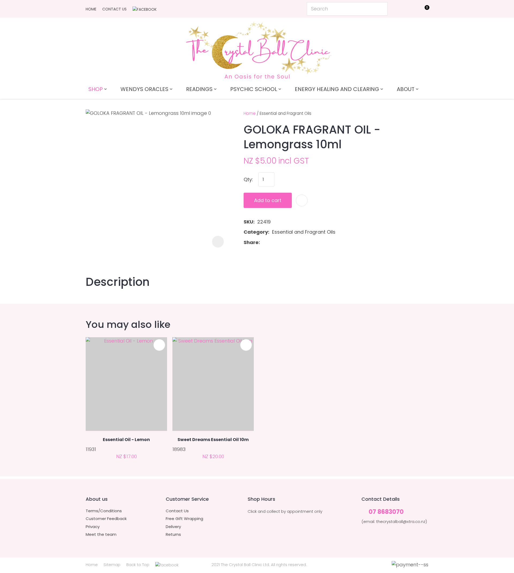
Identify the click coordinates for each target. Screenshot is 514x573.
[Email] (280, 242)
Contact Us (114, 9)
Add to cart (267, 200)
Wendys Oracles (144, 89)
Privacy (93, 526)
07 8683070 (386, 512)
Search (381, 9)
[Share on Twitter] (271, 242)
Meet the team (101, 534)
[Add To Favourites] (302, 200)
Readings (199, 89)
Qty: (248, 179)
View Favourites (411, 10)
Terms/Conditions (104, 511)
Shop (95, 89)
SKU (248, 221)
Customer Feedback (106, 518)
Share (251, 242)
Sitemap (112, 564)
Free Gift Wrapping (184, 518)
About (405, 89)
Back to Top (137, 564)
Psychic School (253, 89)
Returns (173, 534)
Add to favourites (159, 345)
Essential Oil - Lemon (126, 440)
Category (256, 232)
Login (399, 8)
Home (91, 9)
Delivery (173, 526)
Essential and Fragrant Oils (285, 113)
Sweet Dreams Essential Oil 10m (213, 440)
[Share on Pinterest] (288, 242)
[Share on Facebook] (263, 242)
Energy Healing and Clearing (337, 89)
